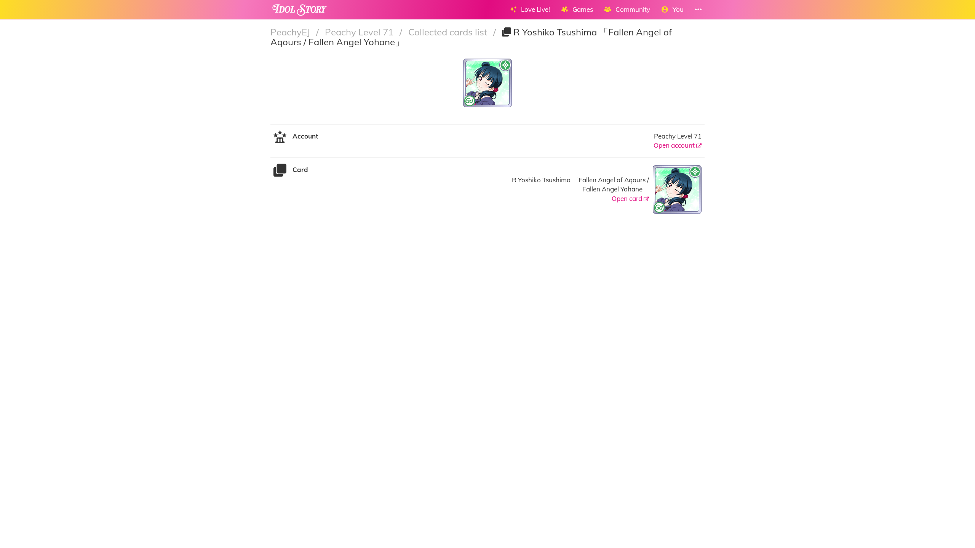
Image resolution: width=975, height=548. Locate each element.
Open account (675, 145)
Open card (628, 198)
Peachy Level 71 (360, 32)
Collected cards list (448, 32)
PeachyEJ (291, 32)
